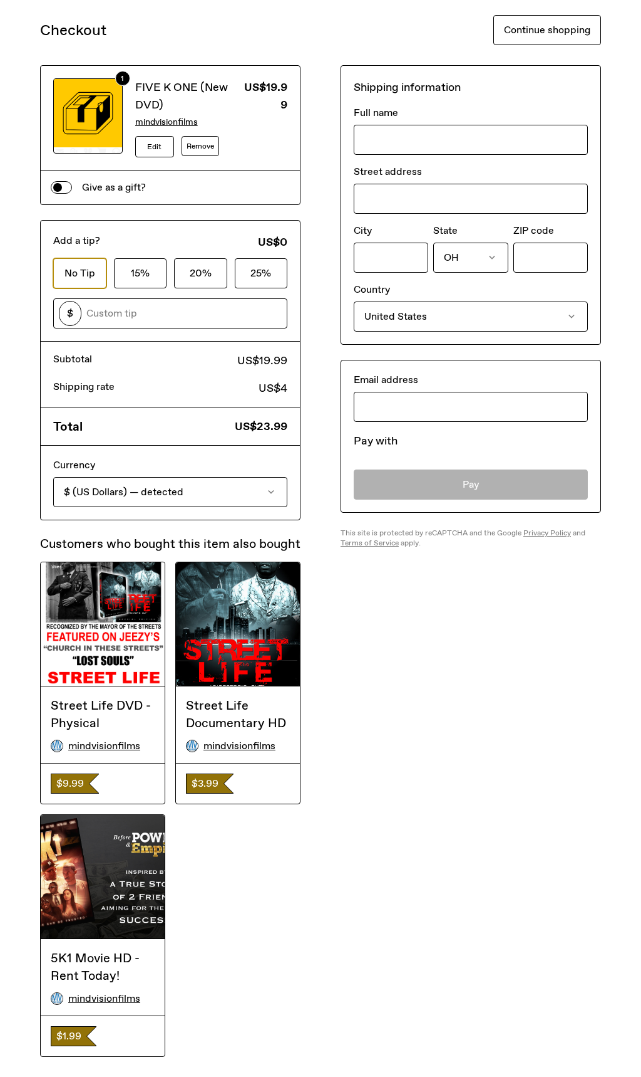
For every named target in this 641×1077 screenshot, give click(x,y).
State (445, 230)
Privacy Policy (547, 532)
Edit (154, 146)
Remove (200, 146)
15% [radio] (140, 273)
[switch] (61, 187)
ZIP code (533, 230)
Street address (388, 171)
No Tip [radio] (79, 273)
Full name (376, 112)
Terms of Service (370, 542)
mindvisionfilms (166, 122)
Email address (386, 380)
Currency (74, 465)
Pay (471, 484)
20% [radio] (201, 273)
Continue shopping (547, 30)
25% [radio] (260, 273)
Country (372, 289)
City (363, 230)
